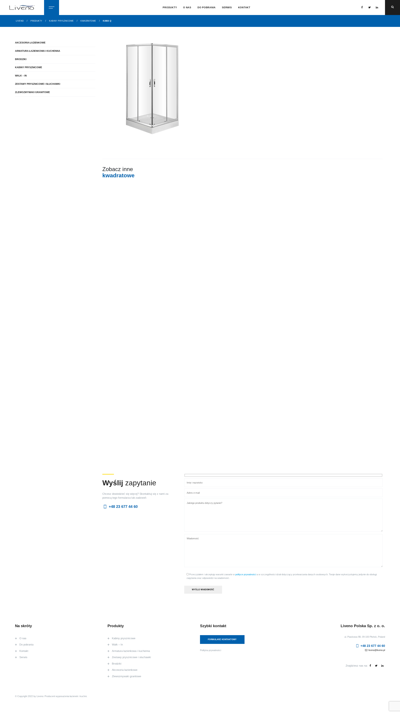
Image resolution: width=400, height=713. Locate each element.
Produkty (170, 7)
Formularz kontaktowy (222, 639)
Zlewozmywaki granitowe (32, 92)
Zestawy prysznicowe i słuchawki (37, 84)
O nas (187, 7)
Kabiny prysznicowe (28, 67)
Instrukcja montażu (254, 82)
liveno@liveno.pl (376, 650)
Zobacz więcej (139, 289)
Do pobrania (207, 7)
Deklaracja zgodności (290, 82)
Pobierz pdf (291, 69)
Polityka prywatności (210, 650)
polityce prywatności (245, 574)
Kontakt (244, 7)
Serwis (227, 7)
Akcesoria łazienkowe (30, 42)
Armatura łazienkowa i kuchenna (37, 51)
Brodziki (20, 59)
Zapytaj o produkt (253, 69)
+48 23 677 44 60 (123, 506)
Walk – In (21, 75)
